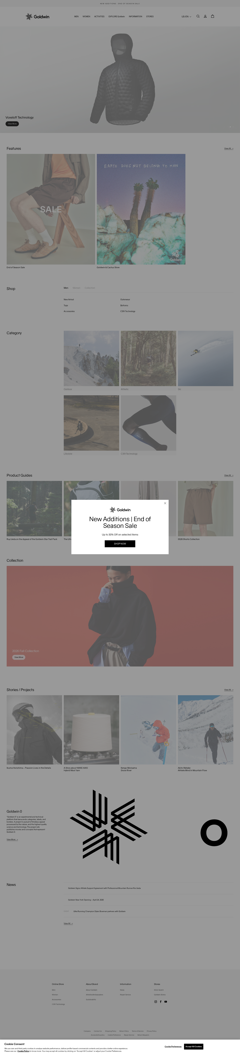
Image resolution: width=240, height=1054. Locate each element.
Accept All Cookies (194, 1046)
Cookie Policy (23, 1051)
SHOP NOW (120, 543)
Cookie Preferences (173, 1046)
